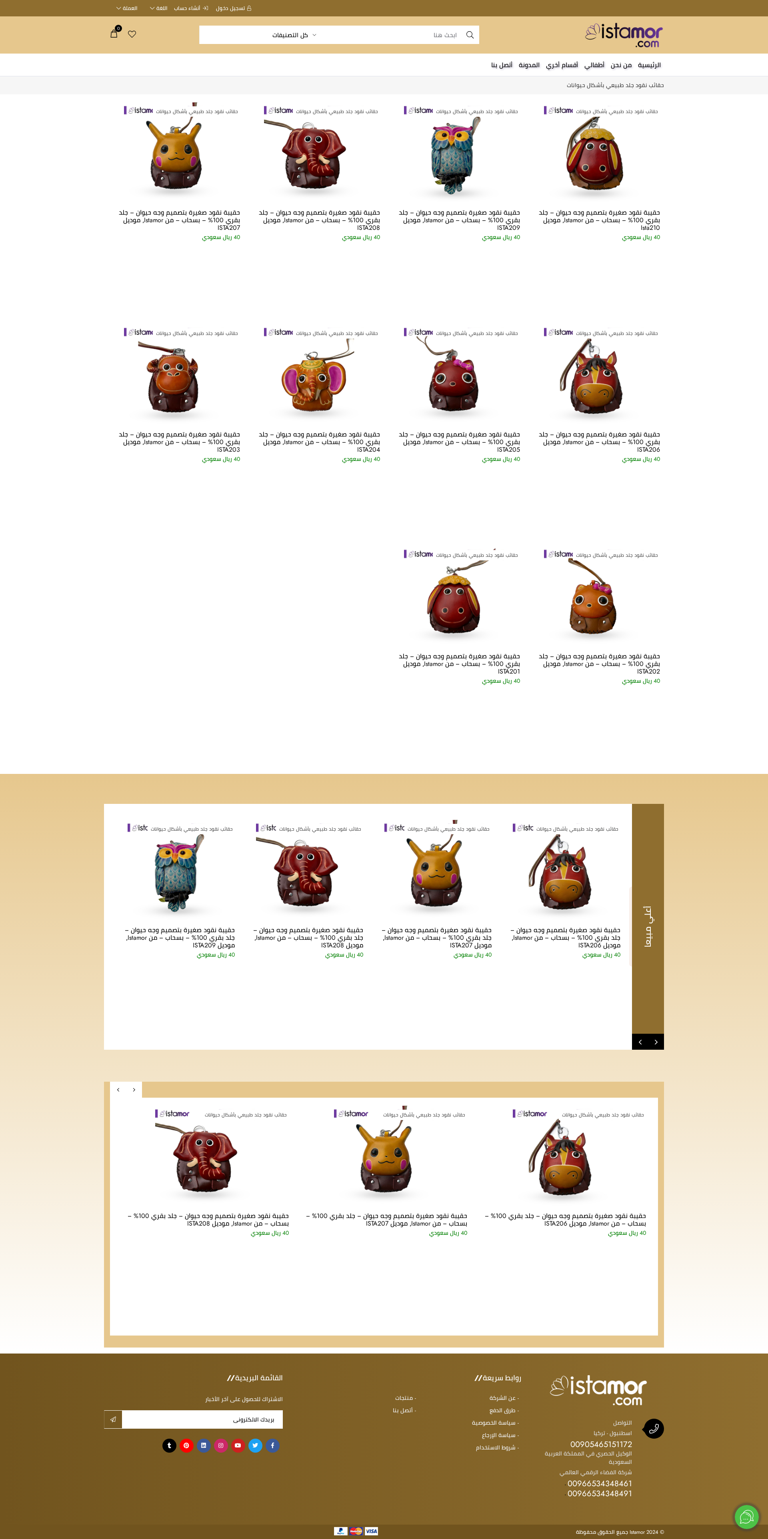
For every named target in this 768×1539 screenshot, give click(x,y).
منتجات (404, 1398)
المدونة (529, 65)
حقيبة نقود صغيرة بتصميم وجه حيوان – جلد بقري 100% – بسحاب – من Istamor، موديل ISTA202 (599, 663)
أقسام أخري (562, 65)
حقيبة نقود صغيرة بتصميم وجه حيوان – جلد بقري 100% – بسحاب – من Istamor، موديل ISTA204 (319, 441)
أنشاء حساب (187, 8)
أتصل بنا (501, 65)
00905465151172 (601, 1444)
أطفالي (594, 65)
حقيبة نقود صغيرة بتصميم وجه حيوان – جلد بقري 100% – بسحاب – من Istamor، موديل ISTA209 (459, 219)
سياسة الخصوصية (494, 1422)
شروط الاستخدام (496, 1447)
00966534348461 (600, 1483)
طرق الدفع (503, 1410)
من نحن (621, 65)
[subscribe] (113, 1419)
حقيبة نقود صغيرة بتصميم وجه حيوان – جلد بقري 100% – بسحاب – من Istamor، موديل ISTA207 (179, 219)
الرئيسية (649, 65)
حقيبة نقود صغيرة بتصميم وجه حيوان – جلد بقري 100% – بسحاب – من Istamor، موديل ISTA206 (599, 441)
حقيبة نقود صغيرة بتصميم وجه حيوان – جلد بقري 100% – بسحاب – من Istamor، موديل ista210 (599, 219)
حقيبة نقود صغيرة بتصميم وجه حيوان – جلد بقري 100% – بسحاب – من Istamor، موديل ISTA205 (459, 441)
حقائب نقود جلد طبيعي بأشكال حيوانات (615, 85)
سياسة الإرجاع (499, 1435)
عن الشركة (503, 1398)
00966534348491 (600, 1493)
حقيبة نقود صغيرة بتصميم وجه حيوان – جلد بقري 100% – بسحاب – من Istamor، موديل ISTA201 (459, 663)
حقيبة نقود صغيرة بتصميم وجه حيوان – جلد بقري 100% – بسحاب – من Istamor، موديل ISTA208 (319, 219)
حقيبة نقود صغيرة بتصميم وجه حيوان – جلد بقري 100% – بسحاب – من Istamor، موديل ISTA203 (179, 441)
